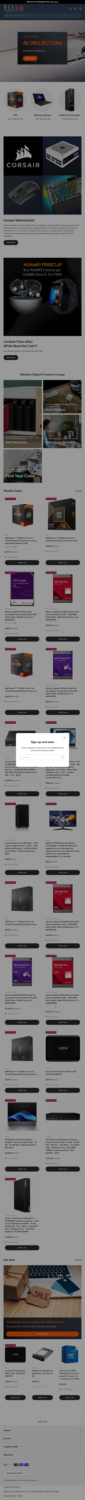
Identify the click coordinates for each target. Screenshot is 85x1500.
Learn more (54, 2)
